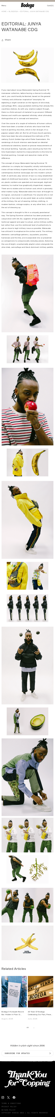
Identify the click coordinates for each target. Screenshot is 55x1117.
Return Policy (8, 1110)
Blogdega (13, 11)
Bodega (15, 1113)
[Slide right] (34, 1028)
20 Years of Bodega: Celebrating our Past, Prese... (40, 1013)
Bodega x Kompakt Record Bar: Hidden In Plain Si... (12, 1013)
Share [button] (8, 40)
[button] (3, 5)
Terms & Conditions (11, 1103)
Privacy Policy (9, 1106)
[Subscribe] (50, 1053)
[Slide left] (21, 1028)
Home (3, 11)
